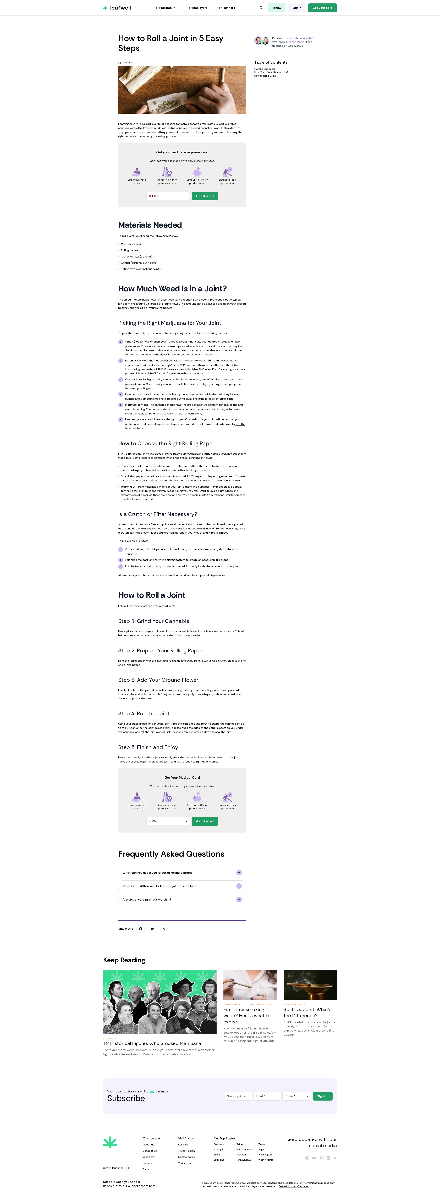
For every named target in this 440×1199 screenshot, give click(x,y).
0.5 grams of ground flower (162, 304)
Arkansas (219, 1144)
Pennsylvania (243, 1159)
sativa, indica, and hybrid (199, 346)
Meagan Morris (295, 42)
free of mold (209, 379)
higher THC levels (201, 369)
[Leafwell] (117, 8)
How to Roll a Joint (265, 75)
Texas (261, 1144)
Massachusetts (244, 1149)
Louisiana (219, 1159)
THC (156, 360)
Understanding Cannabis (260, 1004)
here (152, 1186)
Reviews (183, 1144)
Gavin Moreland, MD (301, 38)
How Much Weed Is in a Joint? (271, 72)
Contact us (149, 1151)
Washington (265, 1154)
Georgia (218, 1149)
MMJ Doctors (186, 1138)
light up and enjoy (207, 761)
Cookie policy (186, 1157)
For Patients (163, 8)
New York (241, 1154)
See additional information (294, 1186)
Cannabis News (111, 1038)
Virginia (262, 1149)
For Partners (226, 8)
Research (148, 1157)
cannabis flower (164, 690)
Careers (147, 1163)
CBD (168, 360)
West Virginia (265, 1159)
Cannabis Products (234, 1004)
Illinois (217, 1154)
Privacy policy (186, 1151)
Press (145, 1169)
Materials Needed (264, 68)
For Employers (197, 8)
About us (148, 1144)
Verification (185, 1163)
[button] (164, 929)
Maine (239, 1144)
